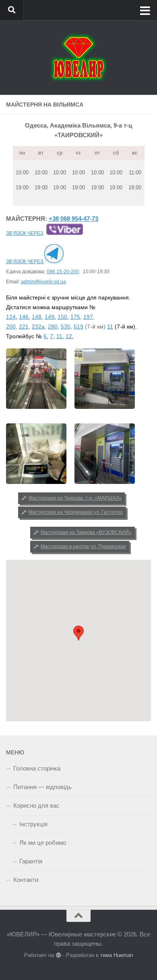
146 (24, 317)
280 (53, 326)
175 (75, 317)
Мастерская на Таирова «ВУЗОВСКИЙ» (86, 532)
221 (24, 326)
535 (65, 326)
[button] (78, 633)
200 (11, 326)
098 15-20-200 (63, 271)
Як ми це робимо (42, 842)
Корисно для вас (36, 805)
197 (88, 317)
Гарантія (30, 861)
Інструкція (33, 824)
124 (11, 317)
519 (78, 326)
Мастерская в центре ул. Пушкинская (83, 546)
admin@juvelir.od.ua (43, 282)
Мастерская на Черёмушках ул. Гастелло (76, 512)
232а (38, 326)
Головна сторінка (36, 768)
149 (49, 317)
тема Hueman (116, 955)
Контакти (25, 879)
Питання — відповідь (42, 786)
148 (36, 317)
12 (69, 336)
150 (62, 317)
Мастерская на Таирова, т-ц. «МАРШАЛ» (75, 498)
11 (110, 326)
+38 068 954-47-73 (73, 218)
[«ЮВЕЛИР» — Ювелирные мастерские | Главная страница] (78, 57)
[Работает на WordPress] (58, 955)
